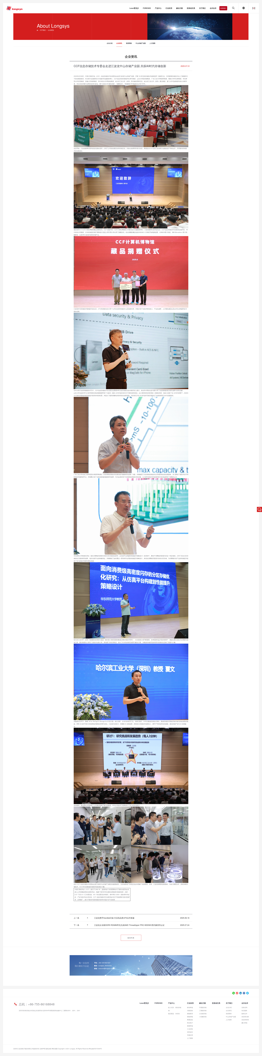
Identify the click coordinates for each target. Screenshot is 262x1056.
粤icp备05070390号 (95, 1049)
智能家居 (190, 1014)
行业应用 (169, 8)
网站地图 (55, 1049)
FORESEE (147, 8)
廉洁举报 (244, 1023)
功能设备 (190, 1010)
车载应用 (190, 1035)
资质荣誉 (129, 43)
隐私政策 (48, 1049)
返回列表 (131, 938)
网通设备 (190, 1020)
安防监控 (190, 1032)
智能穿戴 (190, 1017)
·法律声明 (42, 1049)
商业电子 (190, 1023)
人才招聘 (152, 43)
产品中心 (158, 8)
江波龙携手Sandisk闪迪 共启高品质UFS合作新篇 (114, 917)
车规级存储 (202, 1007)
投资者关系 (191, 8)
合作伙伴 (213, 8)
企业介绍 (109, 43)
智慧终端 (190, 1026)
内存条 (177, 1014)
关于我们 (202, 8)
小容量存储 (202, 1017)
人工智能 (190, 1038)
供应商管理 (245, 1020)
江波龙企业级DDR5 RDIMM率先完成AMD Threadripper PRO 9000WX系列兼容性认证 (129, 925)
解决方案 (179, 8)
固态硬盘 (171, 1014)
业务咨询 (244, 1007)
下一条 (76, 925)
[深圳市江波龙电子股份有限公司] (37, 30)
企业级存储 (202, 1014)
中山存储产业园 (141, 43)
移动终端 (190, 1007)
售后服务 (244, 1010)
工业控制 (190, 1029)
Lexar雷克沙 (134, 8)
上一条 (76, 917)
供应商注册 (245, 1017)
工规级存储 (202, 1010)
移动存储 (178, 1007)
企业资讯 (51, 30)
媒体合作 (244, 1014)
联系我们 (223, 8)
